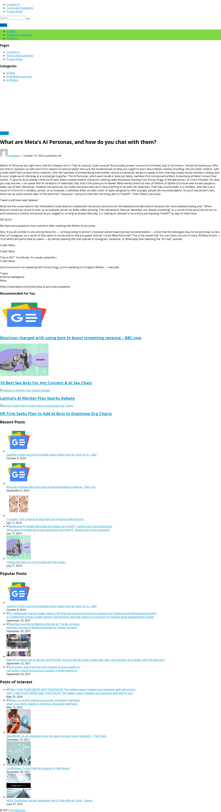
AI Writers (12, 38)
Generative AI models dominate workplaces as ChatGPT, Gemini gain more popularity (58, 530)
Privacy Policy (14, 11)
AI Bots (10, 31)
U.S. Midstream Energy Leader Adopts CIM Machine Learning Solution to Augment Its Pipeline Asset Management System (80, 617)
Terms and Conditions (19, 8)
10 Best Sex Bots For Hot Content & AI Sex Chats (46, 382)
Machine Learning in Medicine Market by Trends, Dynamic (41, 627)
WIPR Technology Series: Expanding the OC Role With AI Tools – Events (49, 800)
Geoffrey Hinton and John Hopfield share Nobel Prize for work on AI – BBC (51, 454)
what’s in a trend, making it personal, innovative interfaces (41, 704)
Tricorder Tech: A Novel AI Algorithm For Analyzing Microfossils (44, 519)
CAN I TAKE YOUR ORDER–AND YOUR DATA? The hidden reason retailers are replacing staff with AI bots (69, 693)
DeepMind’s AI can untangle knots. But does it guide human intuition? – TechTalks (56, 736)
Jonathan (14, 156)
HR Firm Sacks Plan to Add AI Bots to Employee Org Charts (56, 413)
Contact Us (13, 4)
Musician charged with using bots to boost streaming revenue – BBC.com (70, 337)
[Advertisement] (110, 107)
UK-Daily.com (17, 810)
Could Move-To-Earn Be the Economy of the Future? (38, 768)
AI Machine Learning (19, 35)
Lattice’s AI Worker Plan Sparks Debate (37, 398)
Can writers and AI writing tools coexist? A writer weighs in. (42, 670)
